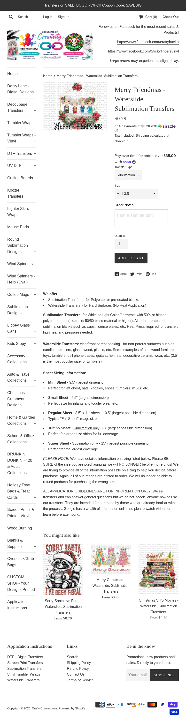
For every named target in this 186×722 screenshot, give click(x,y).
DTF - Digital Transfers (25, 657)
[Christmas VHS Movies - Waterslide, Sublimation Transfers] (158, 569)
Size (117, 185)
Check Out (171, 17)
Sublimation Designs (21, 310)
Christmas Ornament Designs (21, 399)
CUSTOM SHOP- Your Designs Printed (21, 583)
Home (12, 74)
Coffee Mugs (21, 294)
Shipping (142, 135)
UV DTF (21, 166)
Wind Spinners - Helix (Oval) (21, 279)
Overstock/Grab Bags (21, 562)
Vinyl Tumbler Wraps (23, 674)
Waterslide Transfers (23, 680)
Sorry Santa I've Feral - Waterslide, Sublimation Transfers (63, 606)
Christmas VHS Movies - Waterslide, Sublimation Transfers (158, 606)
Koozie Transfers (15, 193)
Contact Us (76, 674)
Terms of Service (80, 680)
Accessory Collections (21, 359)
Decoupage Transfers (21, 107)
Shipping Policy (79, 663)
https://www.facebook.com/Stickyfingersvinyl (143, 51)
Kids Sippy (21, 344)
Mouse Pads (18, 227)
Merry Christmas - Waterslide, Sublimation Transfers (111, 585)
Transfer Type (123, 167)
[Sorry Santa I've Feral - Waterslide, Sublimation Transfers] (63, 569)
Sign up (64, 17)
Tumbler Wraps (21, 123)
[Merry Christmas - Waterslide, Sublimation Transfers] (111, 558)
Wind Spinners (21, 264)
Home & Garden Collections (21, 420)
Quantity (120, 236)
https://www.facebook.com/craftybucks (148, 42)
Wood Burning (19, 528)
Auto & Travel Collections (21, 377)
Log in (48, 17)
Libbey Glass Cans (21, 328)
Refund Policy (78, 668)
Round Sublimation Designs (21, 245)
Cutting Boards (21, 178)
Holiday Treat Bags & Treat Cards (21, 491)
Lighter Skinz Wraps (18, 212)
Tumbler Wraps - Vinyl (21, 138)
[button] (147, 128)
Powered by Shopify (72, 708)
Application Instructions (21, 605)
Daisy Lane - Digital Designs (20, 89)
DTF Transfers (21, 153)
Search (72, 657)
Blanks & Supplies (21, 543)
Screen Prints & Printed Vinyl (21, 512)
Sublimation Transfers (24, 668)
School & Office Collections (21, 439)
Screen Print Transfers (25, 663)
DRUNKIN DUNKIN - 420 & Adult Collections (21, 463)
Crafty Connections (44, 708)
